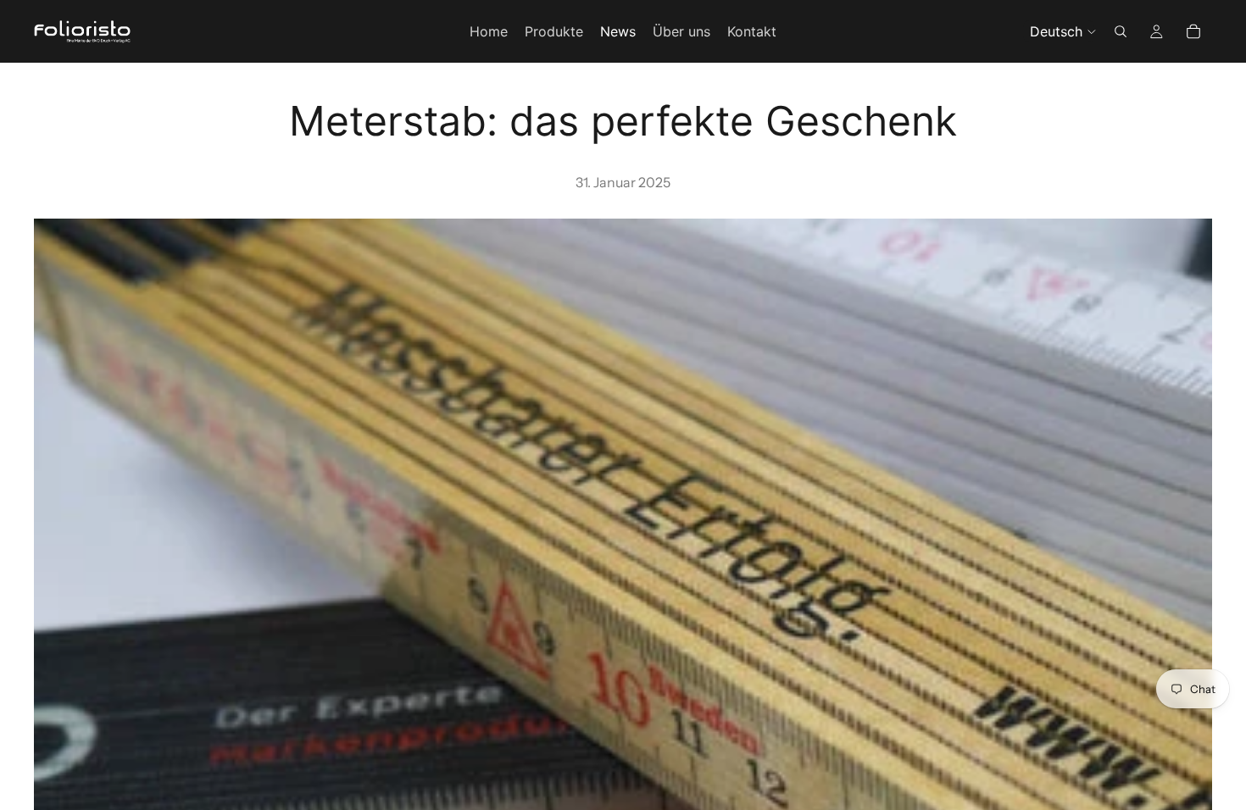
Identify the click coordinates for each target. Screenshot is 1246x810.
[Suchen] (1120, 31)
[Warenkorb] (1193, 31)
